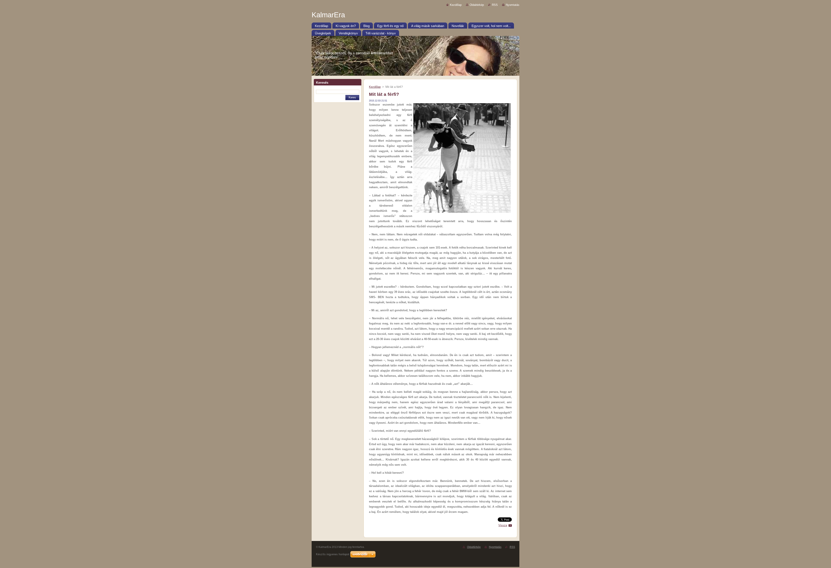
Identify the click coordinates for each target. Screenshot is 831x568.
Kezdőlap (456, 4)
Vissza (502, 525)
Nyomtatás (512, 4)
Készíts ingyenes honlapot (332, 554)
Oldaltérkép (477, 4)
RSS (495, 4)
